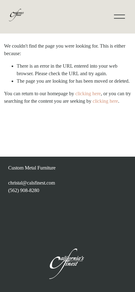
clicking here (88, 93)
